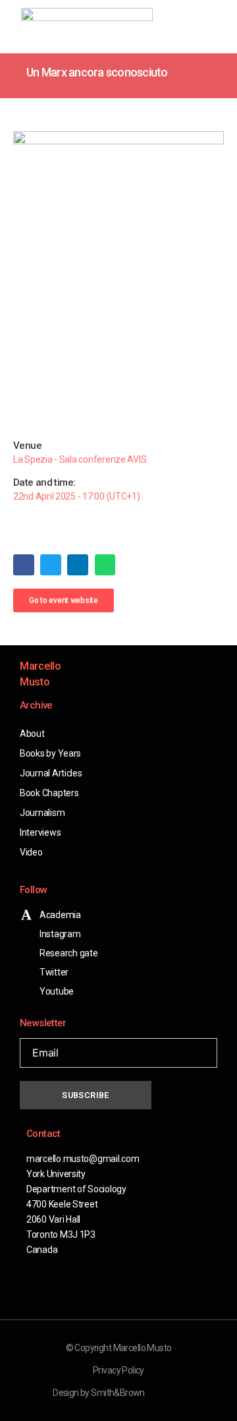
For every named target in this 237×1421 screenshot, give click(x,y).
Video (31, 852)
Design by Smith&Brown (99, 1392)
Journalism (42, 812)
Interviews (40, 832)
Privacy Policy (118, 1370)
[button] (193, 27)
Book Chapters (49, 793)
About (32, 733)
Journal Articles (51, 773)
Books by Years (50, 753)
